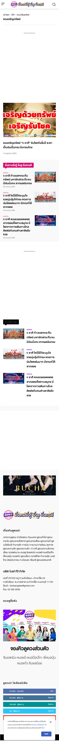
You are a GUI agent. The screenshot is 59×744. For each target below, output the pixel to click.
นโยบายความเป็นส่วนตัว (37, 724)
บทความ (7, 135)
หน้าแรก (6, 15)
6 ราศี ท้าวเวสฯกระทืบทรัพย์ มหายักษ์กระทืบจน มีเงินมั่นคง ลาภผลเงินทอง (17, 179)
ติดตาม (51, 697)
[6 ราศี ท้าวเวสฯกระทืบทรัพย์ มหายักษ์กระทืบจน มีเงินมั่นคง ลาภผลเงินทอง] (45, 177)
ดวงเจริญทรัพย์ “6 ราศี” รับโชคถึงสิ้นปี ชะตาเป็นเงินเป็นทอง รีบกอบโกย (27, 145)
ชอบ (52, 691)
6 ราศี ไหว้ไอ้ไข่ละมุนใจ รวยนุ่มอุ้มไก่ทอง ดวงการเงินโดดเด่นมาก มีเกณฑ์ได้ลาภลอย (17, 201)
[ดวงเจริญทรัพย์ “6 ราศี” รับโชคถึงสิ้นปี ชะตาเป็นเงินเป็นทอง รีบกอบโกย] (29, 120)
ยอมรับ (46, 734)
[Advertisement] (29, 64)
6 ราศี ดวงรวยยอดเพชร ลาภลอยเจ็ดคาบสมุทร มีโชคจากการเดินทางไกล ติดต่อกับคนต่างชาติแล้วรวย (16, 227)
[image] (29, 625)
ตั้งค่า (43, 728)
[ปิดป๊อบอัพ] (50, 722)
